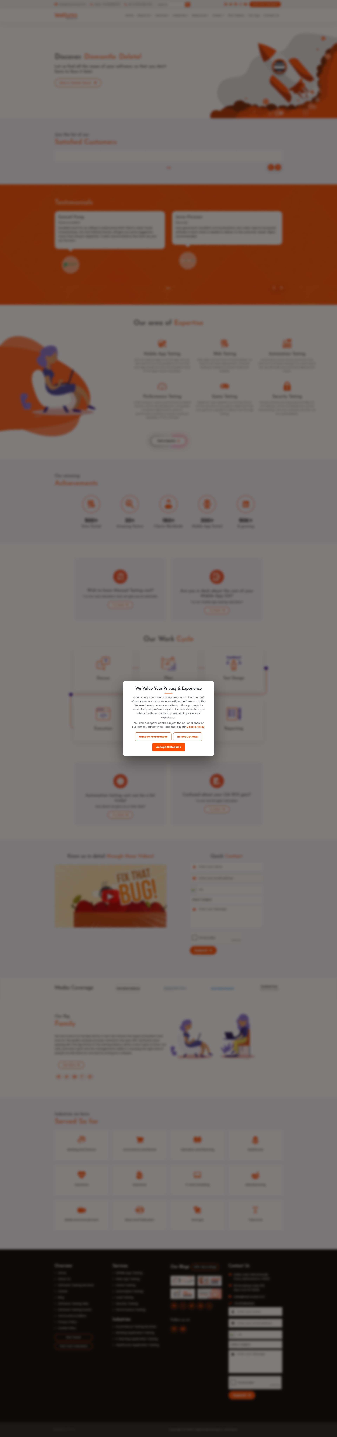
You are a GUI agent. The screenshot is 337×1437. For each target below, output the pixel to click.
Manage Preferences (153, 736)
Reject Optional (187, 736)
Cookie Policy (195, 727)
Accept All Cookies (168, 747)
